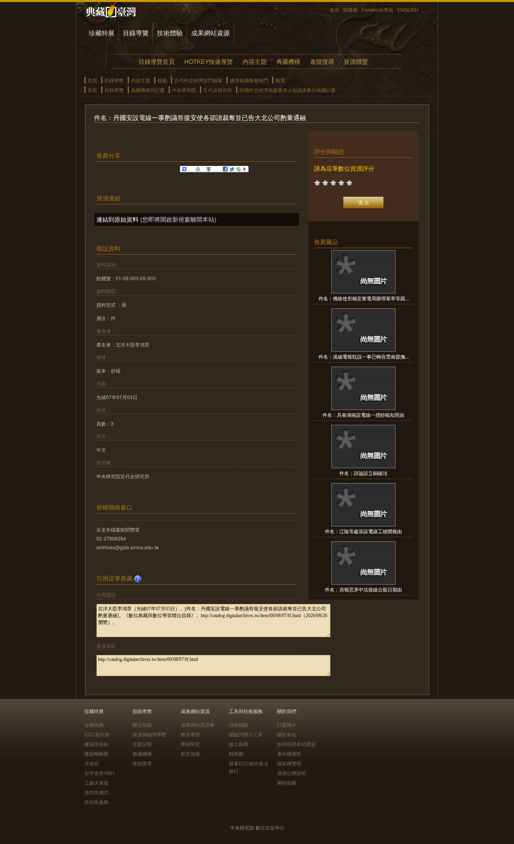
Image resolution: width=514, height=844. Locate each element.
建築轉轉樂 (96, 753)
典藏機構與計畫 (148, 89)
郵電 (280, 80)
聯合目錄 (142, 724)
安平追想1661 (99, 772)
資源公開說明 (291, 772)
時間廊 (236, 753)
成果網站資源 (210, 32)
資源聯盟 (356, 61)
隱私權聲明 (289, 763)
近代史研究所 (217, 89)
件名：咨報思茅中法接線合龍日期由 (363, 589)
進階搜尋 (322, 61)
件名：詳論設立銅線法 (363, 472)
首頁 (334, 9)
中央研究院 (184, 89)
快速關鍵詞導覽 (149, 734)
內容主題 (255, 61)
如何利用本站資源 (296, 743)
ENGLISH (407, 9)
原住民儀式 (96, 792)
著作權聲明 (289, 753)
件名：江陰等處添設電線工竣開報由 (363, 531)
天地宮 (91, 763)
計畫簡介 (286, 724)
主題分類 (142, 743)
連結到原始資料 (117, 219)
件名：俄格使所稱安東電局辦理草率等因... (363, 298)
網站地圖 (286, 782)
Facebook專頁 (377, 9)
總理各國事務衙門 (249, 80)
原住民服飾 (96, 801)
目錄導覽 (136, 32)
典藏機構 (288, 61)
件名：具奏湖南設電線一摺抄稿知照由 (363, 414)
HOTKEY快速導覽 (208, 61)
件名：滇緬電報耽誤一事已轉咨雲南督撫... (363, 356)
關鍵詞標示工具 (246, 734)
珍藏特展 (101, 32)
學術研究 (190, 743)
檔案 (162, 80)
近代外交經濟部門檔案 (198, 80)
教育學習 (190, 734)
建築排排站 (96, 743)
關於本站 (286, 734)
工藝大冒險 (96, 782)
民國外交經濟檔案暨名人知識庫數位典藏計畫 (287, 89)
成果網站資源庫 (197, 724)
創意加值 (190, 753)
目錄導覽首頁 (157, 61)
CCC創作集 (97, 734)
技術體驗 (170, 32)
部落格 (350, 9)
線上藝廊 (238, 743)
